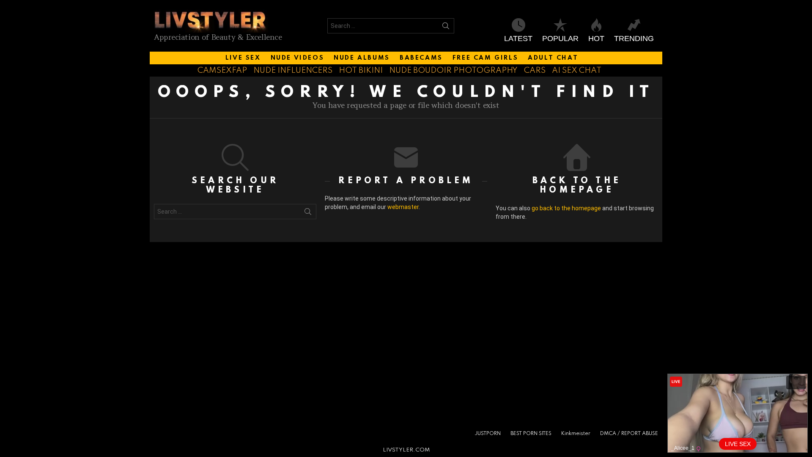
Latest (518, 38)
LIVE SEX (243, 58)
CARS (535, 70)
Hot (596, 38)
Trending (634, 38)
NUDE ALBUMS (362, 58)
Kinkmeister (575, 433)
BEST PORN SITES (530, 433)
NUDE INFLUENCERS (292, 70)
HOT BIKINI (361, 70)
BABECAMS (421, 58)
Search (445, 27)
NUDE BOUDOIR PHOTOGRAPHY (453, 70)
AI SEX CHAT (576, 70)
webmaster (403, 207)
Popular (560, 38)
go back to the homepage (566, 208)
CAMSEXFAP (222, 70)
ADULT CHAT (553, 58)
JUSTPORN (488, 433)
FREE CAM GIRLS (485, 58)
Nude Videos (297, 58)
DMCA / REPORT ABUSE (629, 433)
